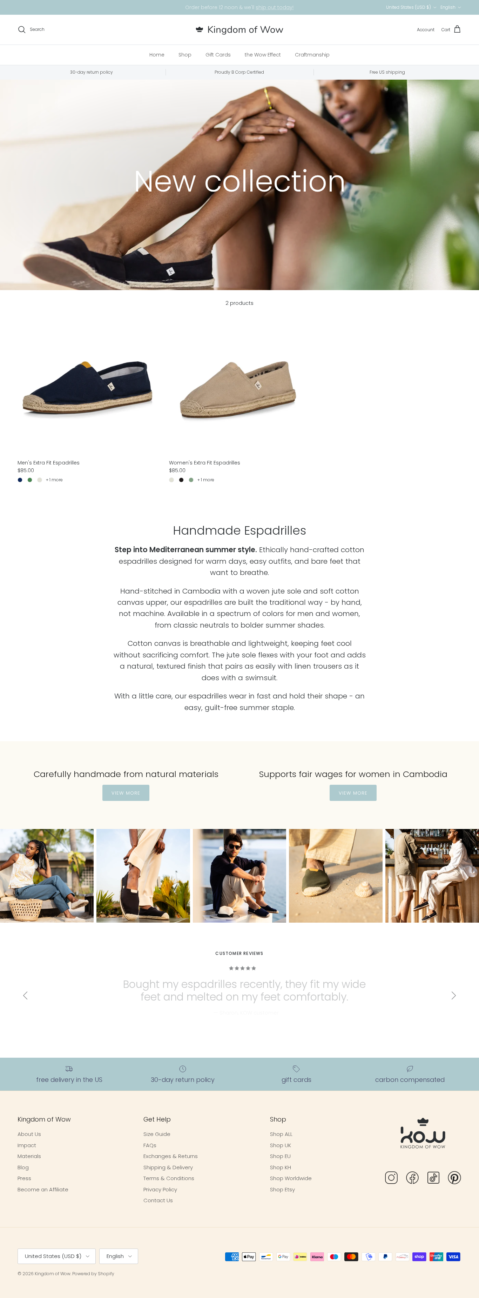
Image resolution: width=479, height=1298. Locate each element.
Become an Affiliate (43, 1189)
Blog (23, 1167)
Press (24, 1178)
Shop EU (280, 1156)
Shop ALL (281, 1134)
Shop (184, 54)
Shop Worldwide (291, 1178)
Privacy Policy (160, 1189)
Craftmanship (312, 54)
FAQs (149, 1145)
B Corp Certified (276, 7)
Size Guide (156, 1134)
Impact (27, 1145)
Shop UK (280, 1145)
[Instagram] (391, 1179)
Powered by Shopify (93, 1274)
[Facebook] (412, 1179)
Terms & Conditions (168, 1178)
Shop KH (280, 1167)
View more (126, 793)
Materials (29, 1156)
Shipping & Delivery (168, 1167)
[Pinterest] (454, 1179)
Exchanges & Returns (170, 1156)
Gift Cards (218, 54)
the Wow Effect (263, 54)
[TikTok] (433, 1179)
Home (156, 54)
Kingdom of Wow (52, 1274)
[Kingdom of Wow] (239, 30)
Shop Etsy (282, 1189)
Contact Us (158, 1200)
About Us (29, 1134)
